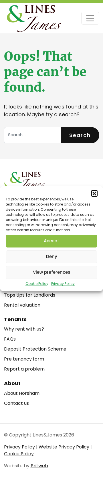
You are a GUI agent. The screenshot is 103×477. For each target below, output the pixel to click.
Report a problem (24, 369)
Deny (51, 256)
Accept (51, 241)
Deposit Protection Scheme (35, 349)
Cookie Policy (36, 283)
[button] (94, 193)
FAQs (10, 339)
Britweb (39, 465)
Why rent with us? (24, 329)
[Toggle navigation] (90, 18)
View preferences (51, 272)
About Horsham (21, 393)
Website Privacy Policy (64, 447)
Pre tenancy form (24, 359)
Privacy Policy (63, 283)
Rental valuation (22, 305)
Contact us (16, 403)
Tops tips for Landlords (29, 295)
